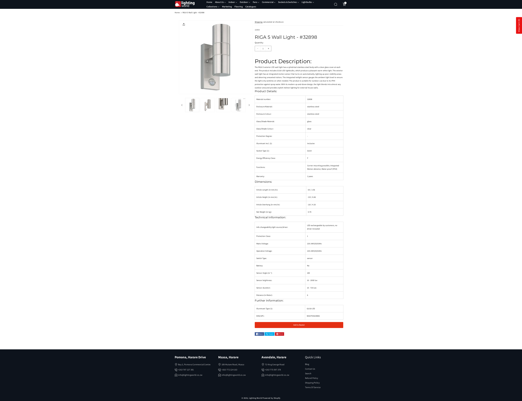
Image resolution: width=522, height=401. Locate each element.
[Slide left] (182, 105)
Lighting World (255, 398)
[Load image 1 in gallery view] (192, 105)
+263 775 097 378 (273, 369)
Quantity (259, 42)
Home (177, 12)
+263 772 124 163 (229, 369)
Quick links (313, 357)
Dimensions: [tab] (263, 181)
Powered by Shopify (271, 398)
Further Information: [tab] (269, 300)
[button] (220, 2)
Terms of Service (313, 387)
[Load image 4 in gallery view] (239, 105)
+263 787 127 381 (186, 369)
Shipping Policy (312, 382)
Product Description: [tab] (283, 61)
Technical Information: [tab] (270, 217)
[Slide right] (249, 105)
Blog (307, 364)
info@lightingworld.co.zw (190, 375)
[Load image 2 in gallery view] (208, 105)
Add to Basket (299, 325)
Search (308, 373)
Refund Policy (311, 378)
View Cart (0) (519, 25)
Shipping (259, 22)
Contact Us (310, 368)
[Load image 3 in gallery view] (223, 105)
